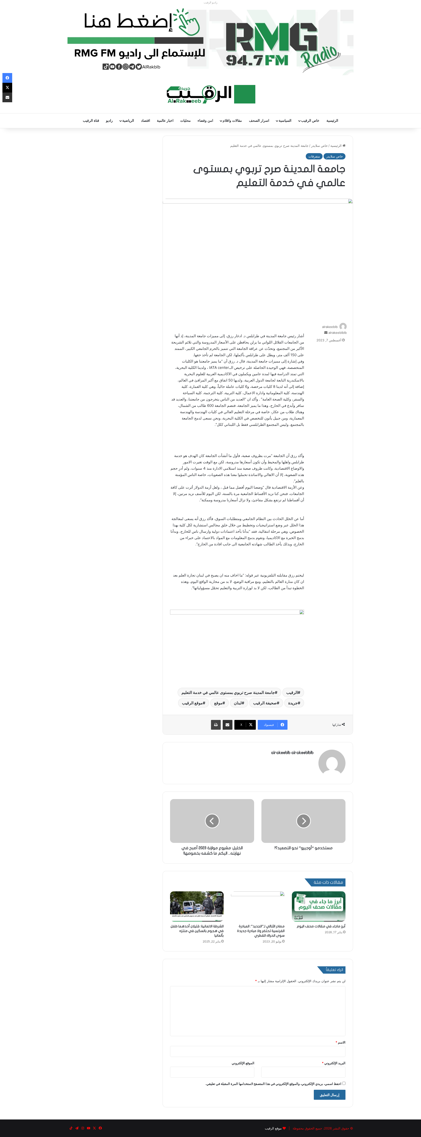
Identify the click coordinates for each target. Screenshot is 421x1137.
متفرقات (314, 156)
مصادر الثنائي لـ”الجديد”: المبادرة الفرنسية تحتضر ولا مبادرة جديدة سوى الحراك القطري (261, 930)
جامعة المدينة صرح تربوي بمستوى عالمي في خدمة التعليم (228, 692)
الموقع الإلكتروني (243, 1063)
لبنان (238, 702)
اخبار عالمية (165, 120)
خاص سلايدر (319, 146)
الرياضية (128, 120)
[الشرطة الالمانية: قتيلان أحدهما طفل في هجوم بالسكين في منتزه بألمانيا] (197, 906)
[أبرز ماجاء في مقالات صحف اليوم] (318, 906)
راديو (109, 120)
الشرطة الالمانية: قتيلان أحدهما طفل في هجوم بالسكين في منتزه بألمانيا (197, 930)
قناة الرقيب (91, 120)
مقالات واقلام (232, 120)
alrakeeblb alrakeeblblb (292, 752)
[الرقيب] (210, 94)
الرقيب (292, 692)
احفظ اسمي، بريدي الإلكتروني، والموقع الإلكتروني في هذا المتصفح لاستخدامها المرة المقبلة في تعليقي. (273, 1084)
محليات (185, 120)
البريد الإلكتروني (333, 1063)
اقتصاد (145, 120)
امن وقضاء (205, 120)
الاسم (340, 1042)
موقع (218, 702)
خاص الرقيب (310, 120)
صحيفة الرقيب (265, 702)
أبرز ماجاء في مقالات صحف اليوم (321, 926)
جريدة (293, 702)
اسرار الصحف (259, 120)
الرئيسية (332, 120)
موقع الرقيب (192, 702)
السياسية (285, 120)
